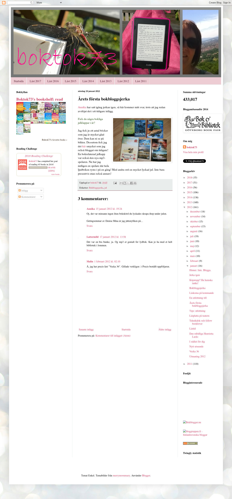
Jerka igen (194, 275)
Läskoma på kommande (201, 293)
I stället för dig (197, 341)
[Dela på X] (128, 183)
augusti (194, 231)
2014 (190, 197)
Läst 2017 (35, 81)
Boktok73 (33, 161)
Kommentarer (28, 196)
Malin (90, 261)
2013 (190, 202)
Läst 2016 (53, 81)
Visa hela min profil (193, 152)
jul (105, 187)
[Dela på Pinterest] (135, 183)
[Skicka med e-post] (121, 183)
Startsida (19, 81)
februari (194, 261)
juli (192, 236)
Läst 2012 (123, 81)
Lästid (192, 328)
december (195, 211)
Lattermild (93, 237)
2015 (190, 192)
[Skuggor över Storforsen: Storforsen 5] (27, 132)
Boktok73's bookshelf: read (39, 99)
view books (55, 174)
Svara (89, 225)
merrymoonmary (121, 475)
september (195, 226)
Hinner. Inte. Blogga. (200, 270)
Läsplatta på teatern (199, 315)
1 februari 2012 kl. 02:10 (107, 261)
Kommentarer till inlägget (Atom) (113, 335)
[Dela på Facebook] (131, 183)
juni (192, 241)
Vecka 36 (194, 351)
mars (193, 256)
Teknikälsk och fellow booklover (200, 322)
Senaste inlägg (86, 329)
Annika (82, 107)
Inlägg (24, 190)
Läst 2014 (88, 81)
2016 (190, 187)
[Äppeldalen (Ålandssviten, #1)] (27, 121)
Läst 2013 (105, 81)
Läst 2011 (141, 81)
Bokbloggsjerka (96, 187)
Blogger (146, 475)
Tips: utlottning (197, 310)
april (193, 251)
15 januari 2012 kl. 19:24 (109, 208)
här (84, 146)
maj (192, 246)
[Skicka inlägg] (114, 182)
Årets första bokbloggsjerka (198, 304)
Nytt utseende (196, 346)
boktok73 (192, 147)
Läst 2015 (70, 81)
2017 (190, 182)
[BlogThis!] (125, 183)
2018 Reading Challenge (39, 156)
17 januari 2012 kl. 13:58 (113, 236)
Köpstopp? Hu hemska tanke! (200, 281)
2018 (190, 177)
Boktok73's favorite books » (54, 139)
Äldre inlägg (164, 329)
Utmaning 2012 (197, 356)
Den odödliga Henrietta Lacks (201, 335)
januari (194, 265)
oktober (194, 221)
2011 (190, 363)
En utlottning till (198, 297)
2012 (190, 207)
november (195, 216)
